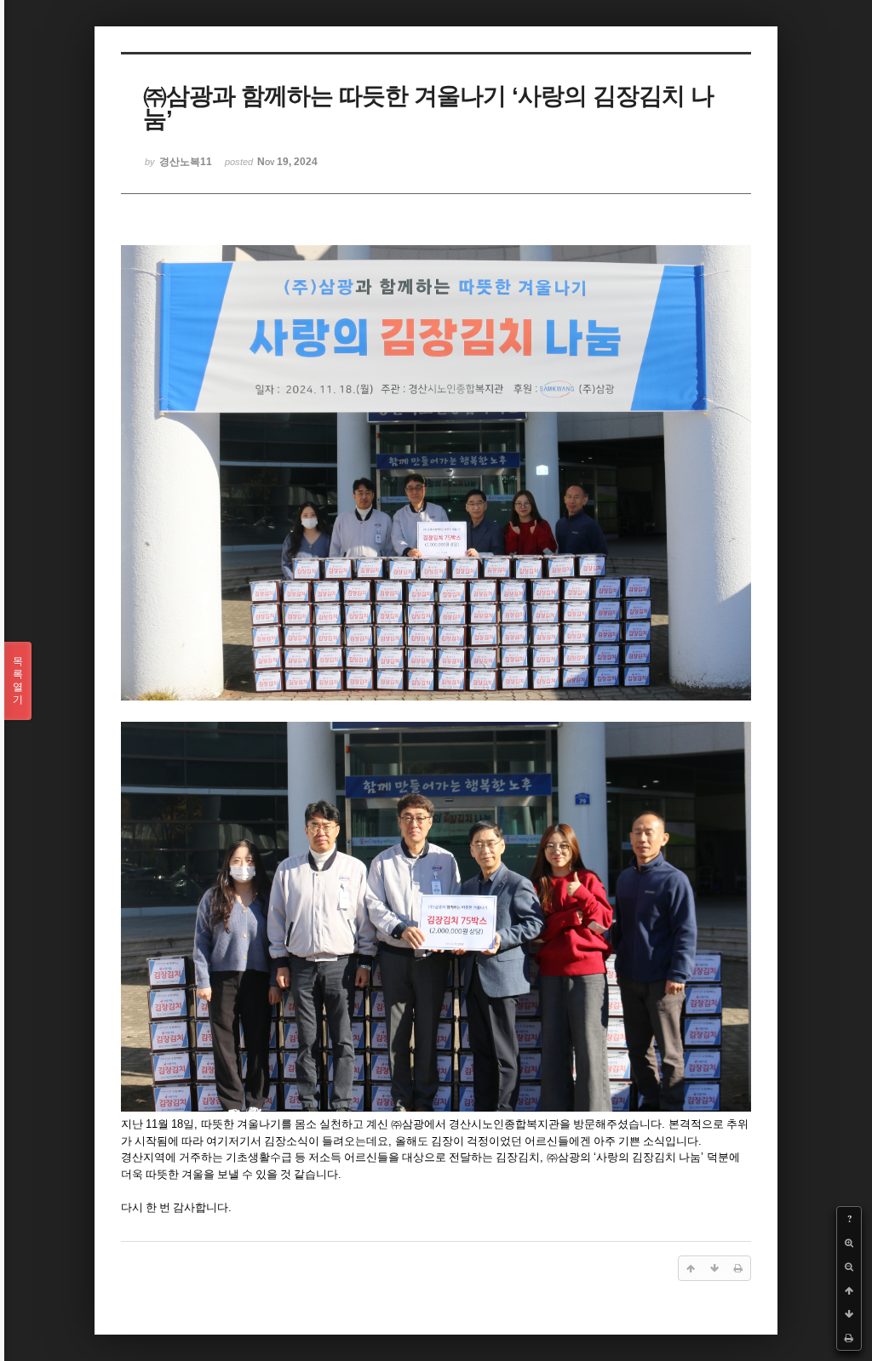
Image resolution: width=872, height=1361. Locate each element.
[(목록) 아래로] (849, 1314)
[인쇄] (849, 1338)
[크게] (849, 1243)
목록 (18, 680)
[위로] (849, 1290)
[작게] (849, 1266)
